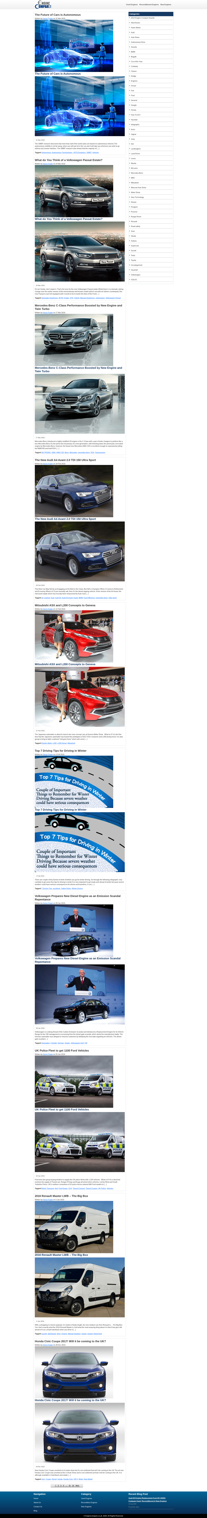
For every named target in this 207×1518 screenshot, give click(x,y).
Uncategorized (136, 265)
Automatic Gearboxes (49, 298)
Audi (52, 598)
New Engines (165, 4)
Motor (81, 1479)
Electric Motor (46, 743)
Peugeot (134, 207)
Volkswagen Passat (113, 298)
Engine (64, 1334)
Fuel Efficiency (89, 598)
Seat (133, 231)
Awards (134, 47)
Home (36, 1498)
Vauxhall (134, 270)
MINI (133, 178)
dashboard (52, 1334)
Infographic (135, 124)
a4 (42, 598)
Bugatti (133, 57)
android (47, 598)
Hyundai (134, 120)
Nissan (133, 202)
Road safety (135, 226)
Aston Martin (136, 28)
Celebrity (134, 66)
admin (137, 1507)
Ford (133, 95)
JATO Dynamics (79, 152)
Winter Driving (77, 888)
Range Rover (136, 217)
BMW (81, 598)
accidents (56, 888)
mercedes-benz (84, 452)
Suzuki (133, 250)
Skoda (133, 236)
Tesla (133, 255)
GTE (71, 298)
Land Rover (135, 154)
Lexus (133, 158)
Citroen (134, 71)
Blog (35, 1511)
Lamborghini (136, 149)
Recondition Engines (89, 1502)
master (83, 1334)
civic (43, 1479)
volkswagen (100, 298)
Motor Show (135, 192)
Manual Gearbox (74, 1334)
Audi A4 (58, 598)
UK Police (102, 1188)
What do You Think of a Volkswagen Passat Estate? (69, 219)
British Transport (47, 1188)
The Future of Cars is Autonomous (58, 73)
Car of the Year (136, 61)
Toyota (133, 260)
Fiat (132, 91)
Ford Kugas (63, 1188)
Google (134, 105)
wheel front (97, 1334)
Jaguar (133, 134)
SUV (70, 1188)
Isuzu (133, 129)
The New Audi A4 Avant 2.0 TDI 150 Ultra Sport (65, 519)
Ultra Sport (112, 598)
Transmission (100, 452)
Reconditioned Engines (149, 4)
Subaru (134, 241)
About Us (37, 1502)
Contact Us (38, 1507)
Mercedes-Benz (137, 173)
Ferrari (133, 86)
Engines (134, 81)
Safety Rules (66, 888)
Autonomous (46, 152)
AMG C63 (60, 452)
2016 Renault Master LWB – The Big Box (61, 1254)
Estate (66, 298)
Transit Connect (79, 1188)
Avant (75, 598)
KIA (132, 144)
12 (73, 1485)
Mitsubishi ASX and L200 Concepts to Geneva (65, 664)
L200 (54, 743)
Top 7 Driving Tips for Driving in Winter (60, 809)
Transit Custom (91, 1188)
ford (56, 1188)
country (44, 1334)
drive (59, 1334)
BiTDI (61, 298)
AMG (54, 452)
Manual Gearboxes (87, 298)
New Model (88, 1479)
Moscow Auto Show (138, 187)
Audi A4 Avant (67, 598)
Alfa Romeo (135, 23)
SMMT (88, 152)
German (61, 1043)
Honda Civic (68, 1479)
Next (77, 1485)
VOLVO (134, 280)
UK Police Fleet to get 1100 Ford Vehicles (62, 1109)
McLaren (134, 168)
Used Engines (132, 4)
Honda (133, 110)
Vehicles (95, 152)
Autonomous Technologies (62, 152)
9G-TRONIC (46, 452)
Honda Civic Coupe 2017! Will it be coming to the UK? (70, 1400)
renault (90, 1334)
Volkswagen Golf (77, 1043)
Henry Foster (48, 18)
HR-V (76, 1479)
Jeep (133, 139)
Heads (67, 1043)
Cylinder (53, 1043)
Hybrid (76, 298)
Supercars (135, 246)
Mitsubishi (71, 743)
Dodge (133, 76)
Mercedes (73, 452)
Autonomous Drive (138, 42)
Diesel (54, 1479)
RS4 (92, 452)
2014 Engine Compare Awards (142, 18)
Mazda (133, 163)
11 (70, 1485)
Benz (67, 452)
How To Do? (135, 115)
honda (60, 1479)
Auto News (135, 37)
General (134, 100)
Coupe (48, 1479)
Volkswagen (135, 275)
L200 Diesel (62, 743)
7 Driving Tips (46, 888)
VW (85, 1043)
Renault (134, 221)
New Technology (137, 197)
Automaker (45, 1043)
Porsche (134, 212)
